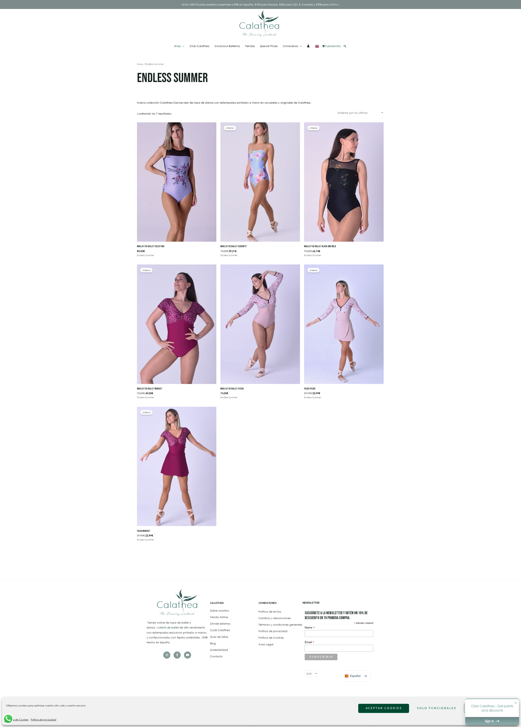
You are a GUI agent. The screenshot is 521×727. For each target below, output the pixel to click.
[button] (345, 46)
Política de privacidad (43, 719)
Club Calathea (199, 46)
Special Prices (269, 46)
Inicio (140, 64)
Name (310, 627)
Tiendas (250, 46)
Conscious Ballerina (227, 46)
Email (309, 642)
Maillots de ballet (168, 627)
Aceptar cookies (384, 708)
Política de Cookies (17, 719)
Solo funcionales (436, 708)
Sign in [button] (490, 721)
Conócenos (290, 46)
